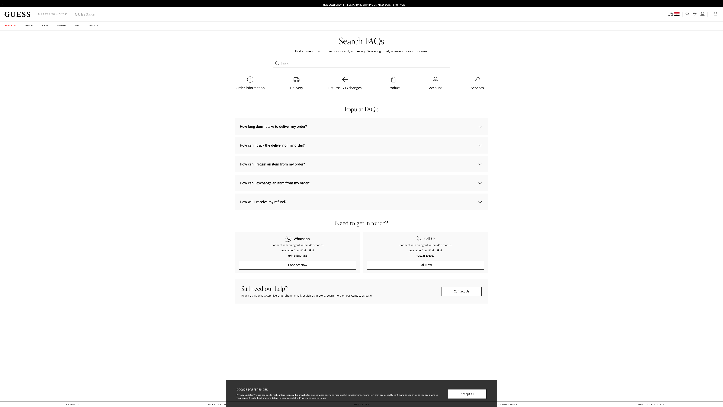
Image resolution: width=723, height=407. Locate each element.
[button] (676, 14)
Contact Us (461, 291)
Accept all (467, 394)
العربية (670, 15)
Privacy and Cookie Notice (312, 397)
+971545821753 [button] (297, 255)
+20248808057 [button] (425, 255)
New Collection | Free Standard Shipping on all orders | (364, 4)
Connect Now (297, 265)
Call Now (425, 265)
